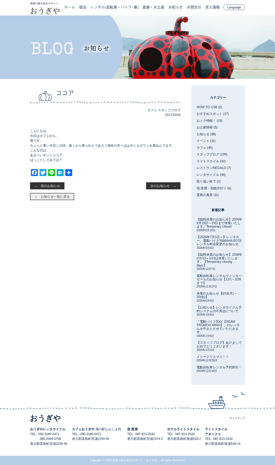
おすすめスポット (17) (213, 113)
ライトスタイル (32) (211, 161)
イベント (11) (206, 141)
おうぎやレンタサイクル (48, 429)
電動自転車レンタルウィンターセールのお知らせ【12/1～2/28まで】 (219, 279)
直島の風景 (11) (208, 195)
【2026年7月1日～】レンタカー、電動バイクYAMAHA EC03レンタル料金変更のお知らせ (219, 240)
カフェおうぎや (83, 429)
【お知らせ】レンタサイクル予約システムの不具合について (219, 309)
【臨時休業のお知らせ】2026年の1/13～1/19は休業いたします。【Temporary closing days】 (219, 260)
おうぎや (45, 10)
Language (234, 7)
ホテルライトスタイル (183, 429)
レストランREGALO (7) (214, 168)
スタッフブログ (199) (212, 154)
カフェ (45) (205, 147)
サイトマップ (237, 418)
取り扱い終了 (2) (209, 181)
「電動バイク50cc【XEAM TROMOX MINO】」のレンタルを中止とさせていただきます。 (218, 327)
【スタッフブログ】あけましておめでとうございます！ (219, 344)
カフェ (152, 110)
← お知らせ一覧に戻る (52, 196)
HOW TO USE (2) (209, 107)
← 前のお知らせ (47, 186)
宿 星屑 (132, 429)
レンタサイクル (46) (211, 174)
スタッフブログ (169, 110)
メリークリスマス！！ (213, 357)
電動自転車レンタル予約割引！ (219, 367)
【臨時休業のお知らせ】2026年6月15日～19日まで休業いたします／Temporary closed (219, 222)
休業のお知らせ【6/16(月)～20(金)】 (217, 295)
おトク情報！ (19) (209, 120)
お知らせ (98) (206, 134)
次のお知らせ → (163, 186)
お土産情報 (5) (207, 127)
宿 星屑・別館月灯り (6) (214, 188)
